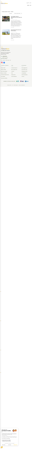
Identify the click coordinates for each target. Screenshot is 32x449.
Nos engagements (24, 67)
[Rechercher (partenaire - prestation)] (28, 2)
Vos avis (23, 76)
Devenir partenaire (24, 74)
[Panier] (30, 2)
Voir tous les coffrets (4, 78)
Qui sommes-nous (24, 69)
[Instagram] (2, 62)
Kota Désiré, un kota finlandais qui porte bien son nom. (16, 17)
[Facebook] (4, 62)
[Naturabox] (4, 2)
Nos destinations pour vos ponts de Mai (16, 30)
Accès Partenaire (14, 76)
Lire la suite (12, 27)
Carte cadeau (3, 76)
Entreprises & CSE (24, 71)
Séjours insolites (3, 69)
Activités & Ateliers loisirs (5, 74)
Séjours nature (3, 67)
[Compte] (27, 2)
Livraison (12, 71)
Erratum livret (13, 74)
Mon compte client (14, 69)
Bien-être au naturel (4, 71)
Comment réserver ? (14, 67)
